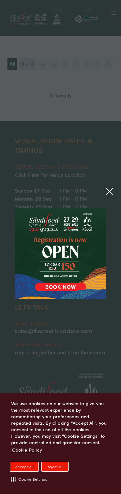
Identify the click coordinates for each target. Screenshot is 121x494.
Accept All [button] (24, 467)
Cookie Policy (27, 450)
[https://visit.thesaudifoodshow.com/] (60, 296)
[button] (29, 479)
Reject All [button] (55, 467)
